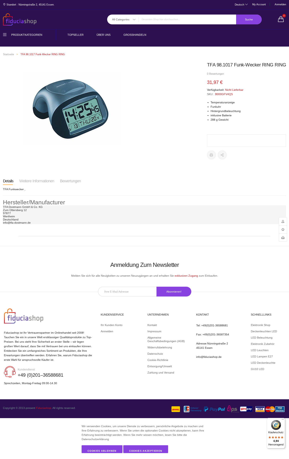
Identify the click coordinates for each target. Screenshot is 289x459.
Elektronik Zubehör (262, 343)
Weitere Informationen (36, 181)
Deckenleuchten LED (264, 331)
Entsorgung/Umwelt (159, 366)
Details (8, 181)
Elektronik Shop (260, 325)
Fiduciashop (43, 407)
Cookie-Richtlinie (157, 360)
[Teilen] (222, 155)
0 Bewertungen (215, 73)
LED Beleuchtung (261, 337)
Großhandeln (134, 34)
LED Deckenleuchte (263, 362)
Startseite (8, 54)
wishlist (283, 230)
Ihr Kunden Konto (111, 325)
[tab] (8, 181)
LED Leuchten (260, 350)
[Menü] (282, 420)
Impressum (154, 331)
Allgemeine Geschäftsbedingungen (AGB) (166, 339)
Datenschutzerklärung (95, 439)
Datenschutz (155, 353)
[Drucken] (211, 155)
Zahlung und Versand (160, 372)
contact (283, 237)
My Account (259, 4)
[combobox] (184, 19)
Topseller (75, 34)
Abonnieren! (173, 291)
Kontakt (152, 325)
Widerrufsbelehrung (159, 347)
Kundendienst (26, 369)
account (283, 222)
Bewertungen (70, 181)
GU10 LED (257, 369)
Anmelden (280, 4)
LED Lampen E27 (262, 356)
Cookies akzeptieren (145, 451)
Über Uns (103, 34)
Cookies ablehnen (102, 451)
